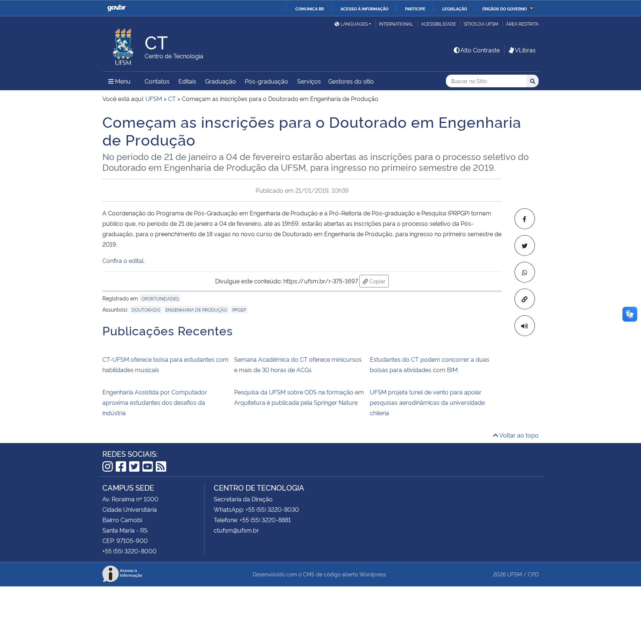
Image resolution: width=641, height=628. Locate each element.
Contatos (157, 81)
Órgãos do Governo (504, 9)
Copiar (378, 280)
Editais (187, 81)
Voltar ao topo (518, 435)
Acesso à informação (364, 9)
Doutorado (146, 309)
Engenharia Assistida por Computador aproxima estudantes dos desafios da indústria (154, 402)
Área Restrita (522, 23)
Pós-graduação (266, 81)
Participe (415, 9)
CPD (533, 573)
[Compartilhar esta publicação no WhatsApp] (525, 272)
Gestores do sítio (351, 81)
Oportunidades (160, 298)
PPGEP (239, 309)
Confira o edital (123, 260)
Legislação (454, 9)
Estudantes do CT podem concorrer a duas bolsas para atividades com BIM (429, 364)
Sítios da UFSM (481, 23)
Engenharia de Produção (196, 309)
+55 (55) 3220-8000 (129, 551)
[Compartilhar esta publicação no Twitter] (525, 245)
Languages (354, 23)
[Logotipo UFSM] (123, 45)
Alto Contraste (480, 50)
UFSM (514, 573)
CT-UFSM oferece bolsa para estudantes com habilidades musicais (165, 364)
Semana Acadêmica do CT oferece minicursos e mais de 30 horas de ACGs (298, 364)
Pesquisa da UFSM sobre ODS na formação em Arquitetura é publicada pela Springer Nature (299, 397)
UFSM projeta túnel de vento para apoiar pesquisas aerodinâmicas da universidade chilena (427, 402)
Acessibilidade (438, 23)
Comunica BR (309, 9)
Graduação (220, 81)
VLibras (525, 50)
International (396, 23)
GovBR (116, 8)
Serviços (309, 81)
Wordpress (372, 573)
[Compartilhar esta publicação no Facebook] (525, 218)
